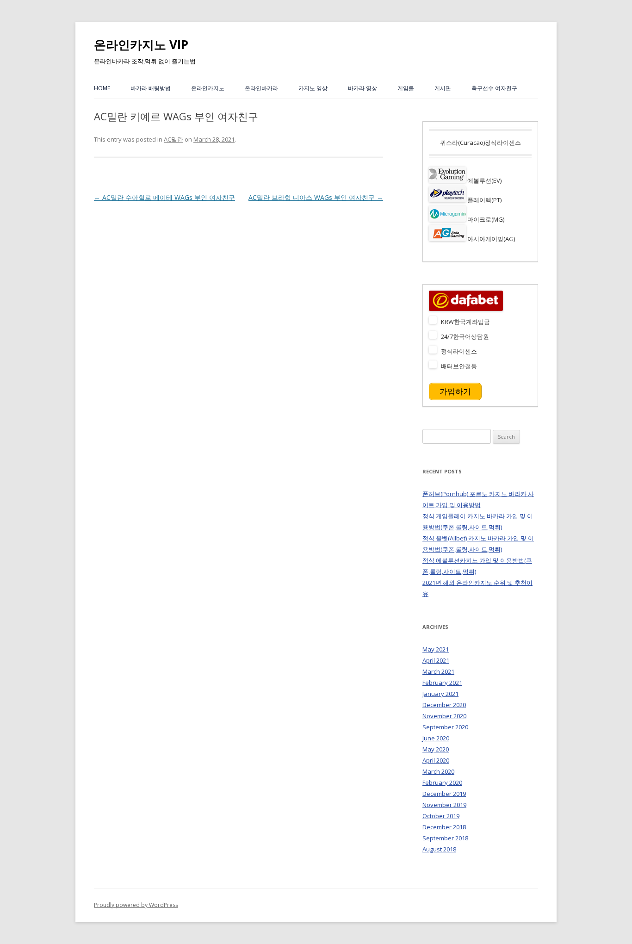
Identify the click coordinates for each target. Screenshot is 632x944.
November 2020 (444, 716)
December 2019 (444, 793)
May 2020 (435, 749)
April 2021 (435, 660)
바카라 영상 (362, 88)
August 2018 (439, 849)
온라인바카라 (261, 88)
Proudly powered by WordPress (136, 905)
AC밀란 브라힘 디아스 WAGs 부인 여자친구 (315, 197)
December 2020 (444, 705)
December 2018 (444, 827)
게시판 (442, 88)
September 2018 (445, 838)
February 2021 (442, 682)
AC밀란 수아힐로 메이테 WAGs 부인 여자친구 (164, 197)
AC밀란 (173, 139)
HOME (102, 88)
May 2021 (435, 649)
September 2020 (445, 727)
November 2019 (444, 805)
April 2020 (435, 760)
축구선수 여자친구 (494, 88)
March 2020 (438, 771)
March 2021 (438, 671)
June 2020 (435, 738)
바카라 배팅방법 (150, 88)
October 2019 (440, 816)
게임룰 (405, 88)
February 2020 (442, 782)
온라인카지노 (207, 88)
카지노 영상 (313, 88)
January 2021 (440, 693)
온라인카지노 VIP (141, 44)
